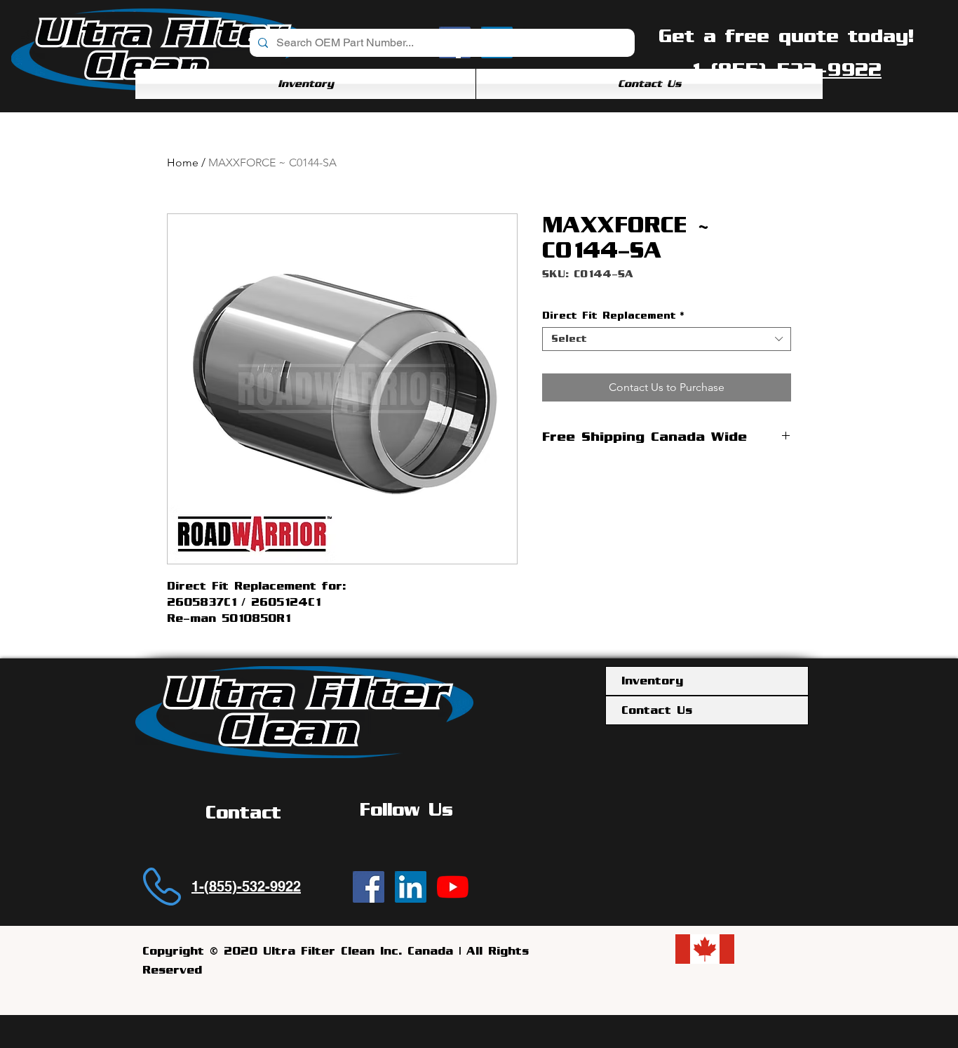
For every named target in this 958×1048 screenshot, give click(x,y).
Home (182, 162)
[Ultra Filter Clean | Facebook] (368, 887)
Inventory (652, 681)
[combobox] (666, 339)
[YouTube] (452, 887)
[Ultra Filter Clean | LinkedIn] (410, 887)
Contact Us (656, 710)
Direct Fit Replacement (613, 315)
